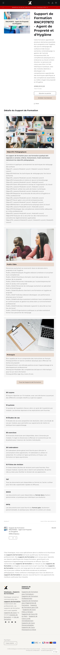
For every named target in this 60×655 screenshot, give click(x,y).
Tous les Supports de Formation (30, 382)
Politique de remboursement (49, 648)
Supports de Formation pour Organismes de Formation (30, 603)
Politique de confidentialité (33, 650)
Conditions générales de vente (48, 650)
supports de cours (10, 612)
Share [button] (37, 103)
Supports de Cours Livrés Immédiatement (29, 618)
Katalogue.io (14, 648)
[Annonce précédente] (3, 7)
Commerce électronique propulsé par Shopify (29, 648)
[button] (3, 3)
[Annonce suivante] (57, 7)
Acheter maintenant (45, 98)
